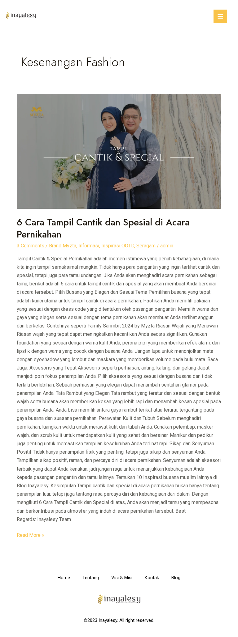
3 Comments (30, 246)
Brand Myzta (62, 246)
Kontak (152, 577)
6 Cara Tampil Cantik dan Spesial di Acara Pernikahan (103, 228)
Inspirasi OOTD (117, 246)
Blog (175, 577)
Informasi (88, 246)
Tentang (90, 577)
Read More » (30, 534)
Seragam (146, 246)
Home (64, 577)
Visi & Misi (121, 577)
